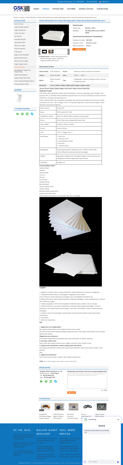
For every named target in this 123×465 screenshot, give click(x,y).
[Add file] (85, 462)
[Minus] (118, 419)
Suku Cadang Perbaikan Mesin (24, 81)
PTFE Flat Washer (19, 49)
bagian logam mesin (20, 64)
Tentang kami (57, 9)
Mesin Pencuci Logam (21, 61)
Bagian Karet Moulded (21, 55)
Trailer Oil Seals (19, 33)
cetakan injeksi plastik (71, 361)
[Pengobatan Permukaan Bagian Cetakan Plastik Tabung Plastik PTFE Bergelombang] (45, 407)
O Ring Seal (18, 52)
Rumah (36, 9)
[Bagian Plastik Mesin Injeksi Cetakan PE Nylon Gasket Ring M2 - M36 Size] (101, 407)
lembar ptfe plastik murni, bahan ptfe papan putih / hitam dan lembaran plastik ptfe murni (54, 58)
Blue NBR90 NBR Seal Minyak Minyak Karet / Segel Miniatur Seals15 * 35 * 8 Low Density (69, 449)
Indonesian (104, 1)
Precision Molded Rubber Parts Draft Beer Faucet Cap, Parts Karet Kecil (47, 441)
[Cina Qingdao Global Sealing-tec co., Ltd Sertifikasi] (19, 98)
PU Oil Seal (17, 36)
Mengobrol (79, 49)
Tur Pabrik (71, 9)
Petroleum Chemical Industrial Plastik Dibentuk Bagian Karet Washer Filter (73, 418)
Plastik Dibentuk (31, 17)
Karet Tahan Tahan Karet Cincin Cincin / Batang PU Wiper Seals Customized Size (23, 437)
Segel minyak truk (20, 30)
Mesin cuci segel (19, 45)
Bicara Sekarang (91, 2)
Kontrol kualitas (86, 9)
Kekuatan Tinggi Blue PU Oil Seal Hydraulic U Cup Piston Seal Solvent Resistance (23, 445)
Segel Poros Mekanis (21, 75)
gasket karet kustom (20, 58)
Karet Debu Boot (19, 42)
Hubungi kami (102, 9)
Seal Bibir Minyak (20, 39)
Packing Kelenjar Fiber (21, 84)
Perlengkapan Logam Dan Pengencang (22, 71)
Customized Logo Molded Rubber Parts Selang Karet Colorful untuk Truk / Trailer (45, 449)
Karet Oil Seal (18, 24)
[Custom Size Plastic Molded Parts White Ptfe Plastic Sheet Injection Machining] (54, 35)
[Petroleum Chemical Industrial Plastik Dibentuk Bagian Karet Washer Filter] (73, 407)
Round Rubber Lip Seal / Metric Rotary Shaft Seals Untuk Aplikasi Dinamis (70, 441)
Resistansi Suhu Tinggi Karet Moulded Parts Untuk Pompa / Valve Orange (46, 457)
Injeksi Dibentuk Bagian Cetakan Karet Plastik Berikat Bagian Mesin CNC (58, 418)
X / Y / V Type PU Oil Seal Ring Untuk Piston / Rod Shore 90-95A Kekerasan (23, 453)
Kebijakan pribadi (24, 463)
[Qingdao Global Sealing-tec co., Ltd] (39, 51)
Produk (46, 9)
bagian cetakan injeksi (58, 361)
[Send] (118, 462)
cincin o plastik (47, 361)
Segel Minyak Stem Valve (22, 78)
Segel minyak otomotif (21, 27)
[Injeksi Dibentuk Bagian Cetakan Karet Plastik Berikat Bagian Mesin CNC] (59, 407)
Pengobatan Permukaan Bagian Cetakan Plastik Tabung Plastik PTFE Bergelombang (45, 419)
